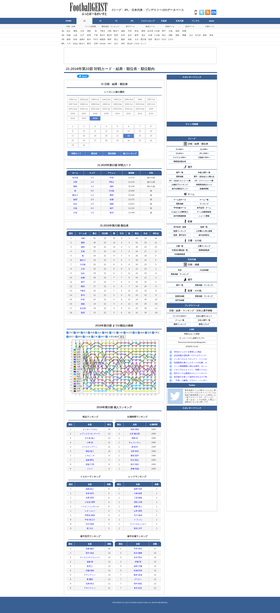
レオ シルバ (90, 511)
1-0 (92, 182)
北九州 (198, 35)
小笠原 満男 (90, 502)
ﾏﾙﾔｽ (109, 43)
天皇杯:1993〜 (204, 157)
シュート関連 (204, 216)
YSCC (96, 39)
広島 (171, 31)
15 (140, 131)
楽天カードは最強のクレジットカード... (191, 373)
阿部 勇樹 (135, 429)
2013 (151, 113)
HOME (68, 21)
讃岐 (171, 35)
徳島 (177, 35)
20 (106, 136)
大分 (137, 39)
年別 (179, 270)
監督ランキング (180, 231)
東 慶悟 (90, 579)
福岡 (177, 31)
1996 (140, 99)
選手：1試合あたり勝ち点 (204, 176)
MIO (123, 43)
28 (106, 140)
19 (95, 136)
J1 (84, 21)
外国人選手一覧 (204, 172)
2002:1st (84, 109)
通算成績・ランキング (110, 26)
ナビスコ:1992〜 (180, 157)
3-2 (92, 191)
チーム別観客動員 (204, 212)
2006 (72, 113)
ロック (143, 43)
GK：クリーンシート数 (204, 181)
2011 (128, 113)
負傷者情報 (204, 189)
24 (151, 136)
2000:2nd (140, 104)
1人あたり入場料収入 (179, 212)
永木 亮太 (138, 557)
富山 (116, 39)
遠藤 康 (90, 562)
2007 (84, 113)
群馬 (89, 35)
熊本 (211, 35)
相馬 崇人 (90, 489)
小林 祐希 (138, 493)
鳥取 (130, 39)
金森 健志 (90, 549)
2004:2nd (140, 109)
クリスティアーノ (90, 447)
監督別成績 (179, 296)
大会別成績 (204, 270)
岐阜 (137, 35)
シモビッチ (90, 455)
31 (140, 140)
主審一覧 (179, 246)
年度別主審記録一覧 (180, 250)
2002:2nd (95, 109)
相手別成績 (179, 300)
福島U (82, 39)
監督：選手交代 (180, 235)
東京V (102, 35)
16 (151, 131)
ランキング (204, 204)
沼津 (96, 43)
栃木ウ (82, 43)
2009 (106, 113)
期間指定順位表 (180, 161)
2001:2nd (73, 109)
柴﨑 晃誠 (135, 469)
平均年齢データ (180, 208)
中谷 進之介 (90, 520)
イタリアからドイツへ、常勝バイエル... (191, 370)
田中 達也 (90, 553)
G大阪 (157, 31)
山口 (191, 35)
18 (84, 136)
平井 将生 (138, 549)
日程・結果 (70, 26)
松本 (123, 35)
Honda (103, 43)
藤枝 (123, 39)
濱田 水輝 (138, 502)
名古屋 (150, 31)
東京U (157, 39)
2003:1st (106, 109)
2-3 (92, 199)
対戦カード (76, 153)
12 (106, 131)
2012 (140, 113)
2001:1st (151, 104)
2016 (95, 118)
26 (84, 140)
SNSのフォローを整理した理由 (187, 352)
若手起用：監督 (180, 227)
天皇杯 (164, 21)
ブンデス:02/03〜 (180, 316)
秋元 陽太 (135, 460)
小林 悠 (90, 442)
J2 (100, 21)
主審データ (209, 26)
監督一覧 (204, 227)
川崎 (109, 31)
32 (151, 140)
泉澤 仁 (90, 566)
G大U (163, 39)
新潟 (137, 31)
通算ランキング (180, 324)
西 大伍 (90, 528)
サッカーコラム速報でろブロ (191, 338)
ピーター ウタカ (90, 429)
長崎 (205, 35)
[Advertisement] (140, 55)
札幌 (68, 35)
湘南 (123, 31)
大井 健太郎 (135, 434)
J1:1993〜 (180, 149)
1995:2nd (128, 99)
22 (129, 136)
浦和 (89, 31)
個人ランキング (130, 153)
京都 (150, 35)
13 (117, 131)
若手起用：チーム (204, 208)
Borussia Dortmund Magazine (192, 342)
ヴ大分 (137, 43)
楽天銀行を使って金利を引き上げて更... (191, 377)
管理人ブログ (204, 324)
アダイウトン (90, 588)
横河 (89, 43)
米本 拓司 (90, 493)
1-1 (92, 195)
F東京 (102, 31)
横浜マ (116, 31)
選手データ (130, 26)
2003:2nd (117, 109)
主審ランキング (204, 246)
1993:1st (72, 99)
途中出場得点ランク (180, 189)
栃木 (89, 39)
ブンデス (195, 21)
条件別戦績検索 (180, 216)
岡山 (164, 35)
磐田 (143, 31)
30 (129, 140)
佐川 (116, 43)
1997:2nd (73, 104)
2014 (72, 118)
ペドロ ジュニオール (90, 506)
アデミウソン (90, 575)
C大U (170, 39)
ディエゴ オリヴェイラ (90, 557)
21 (117, 136)
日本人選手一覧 (204, 320)
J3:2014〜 (180, 153)
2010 (117, 113)
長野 (109, 39)
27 (95, 140)
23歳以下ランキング (180, 185)
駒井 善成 (138, 575)
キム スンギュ (135, 442)
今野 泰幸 (135, 451)
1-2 (92, 186)
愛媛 (184, 35)
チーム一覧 (204, 200)
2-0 (92, 208)
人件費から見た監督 (204, 231)
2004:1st (128, 109)
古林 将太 (90, 584)
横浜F (109, 35)
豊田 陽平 (135, 455)
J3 (116, 21)
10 (84, 131)
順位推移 (112, 153)
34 (84, 145)
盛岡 (68, 39)
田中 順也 (138, 584)
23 (140, 136)
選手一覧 (179, 172)
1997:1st (151, 99)
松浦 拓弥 (138, 570)
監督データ (189, 26)
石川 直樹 (90, 524)
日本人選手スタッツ (204, 316)
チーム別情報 (90, 26)
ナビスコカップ (148, 21)
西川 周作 (135, 464)
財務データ (169, 26)
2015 (84, 118)
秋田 (75, 39)
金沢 (130, 35)
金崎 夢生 (90, 460)
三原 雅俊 (138, 498)
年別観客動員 (179, 254)
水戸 (82, 35)
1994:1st (95, 99)
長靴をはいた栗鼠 (192, 334)
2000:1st (128, 104)
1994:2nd (106, 99)
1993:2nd (84, 99)
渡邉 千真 (90, 464)
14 (129, 131)
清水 (143, 35)
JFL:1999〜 (204, 153)
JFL (132, 21)
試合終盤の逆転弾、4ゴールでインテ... (191, 355)
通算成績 (179, 176)
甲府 (130, 31)
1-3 (92, 178)
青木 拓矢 (138, 588)
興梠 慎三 (90, 451)
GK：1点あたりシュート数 (180, 181)
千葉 (96, 35)
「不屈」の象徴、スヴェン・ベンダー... (191, 380)
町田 (116, 35)
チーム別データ (180, 200)
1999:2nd (117, 104)
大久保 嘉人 (90, 438)
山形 (75, 35)
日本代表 (180, 21)
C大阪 (157, 35)
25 (73, 140)
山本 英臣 (138, 511)
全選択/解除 (113, 337)
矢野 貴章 (90, 498)
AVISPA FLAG (192, 346)
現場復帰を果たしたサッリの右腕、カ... (191, 362)
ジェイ (90, 469)
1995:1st (117, 99)
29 (117, 140)
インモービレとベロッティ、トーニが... (191, 359)
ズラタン (138, 579)
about (211, 21)
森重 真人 (138, 506)
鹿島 (75, 31)
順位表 (94, 153)
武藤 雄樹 (90, 570)
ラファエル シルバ (138, 524)
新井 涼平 (138, 528)
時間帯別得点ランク (204, 185)
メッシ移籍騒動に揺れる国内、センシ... (191, 366)
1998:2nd (95, 104)
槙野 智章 (138, 489)
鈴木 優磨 (138, 553)
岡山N (130, 43)
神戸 (164, 31)
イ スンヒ (138, 520)
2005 (151, 109)
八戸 (68, 43)
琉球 (150, 39)
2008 (95, 113)
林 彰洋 (135, 447)
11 (95, 131)
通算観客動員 (204, 250)
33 (73, 145)
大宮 (82, 31)
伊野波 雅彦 (90, 515)
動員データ (150, 26)
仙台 (68, 31)
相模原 (102, 39)
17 (73, 136)
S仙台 (75, 43)
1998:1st (84, 104)
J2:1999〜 (204, 149)
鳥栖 (184, 31)
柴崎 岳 (135, 438)
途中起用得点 (204, 235)
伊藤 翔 (138, 562)
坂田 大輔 (138, 566)
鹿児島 (143, 39)
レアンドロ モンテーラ (90, 434)
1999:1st (106, 104)
